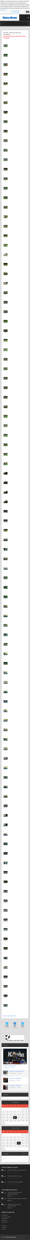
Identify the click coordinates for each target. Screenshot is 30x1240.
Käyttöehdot (5, 1215)
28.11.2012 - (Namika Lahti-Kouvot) (17, 1170)
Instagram (4, 1227)
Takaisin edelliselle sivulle (9, 1015)
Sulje (27, 11)
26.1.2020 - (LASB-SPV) (15, 1078)
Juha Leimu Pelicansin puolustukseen (14, 1205)
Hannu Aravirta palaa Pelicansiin (17, 1198)
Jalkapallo (11, 1178)
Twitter (3, 1229)
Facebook (4, 1225)
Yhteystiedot (5, 1222)
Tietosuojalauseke (6, 1217)
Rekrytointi (4, 1220)
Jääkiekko (13, 1073)
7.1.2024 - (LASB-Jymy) (9, 1065)
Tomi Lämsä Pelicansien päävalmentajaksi (15, 1193)
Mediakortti (4, 1218)
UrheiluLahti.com (11, 1237)
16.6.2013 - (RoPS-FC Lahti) (15, 1176)
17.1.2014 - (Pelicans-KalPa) (15, 1182)
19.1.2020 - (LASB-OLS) (15, 1085)
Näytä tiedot (3, 10)
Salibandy (6, 1067)
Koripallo (11, 1172)
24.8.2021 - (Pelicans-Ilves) (16, 1071)
